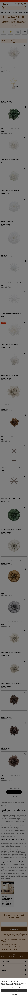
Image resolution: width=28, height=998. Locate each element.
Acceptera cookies (14, 990)
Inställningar (14, 994)
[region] (14, 988)
